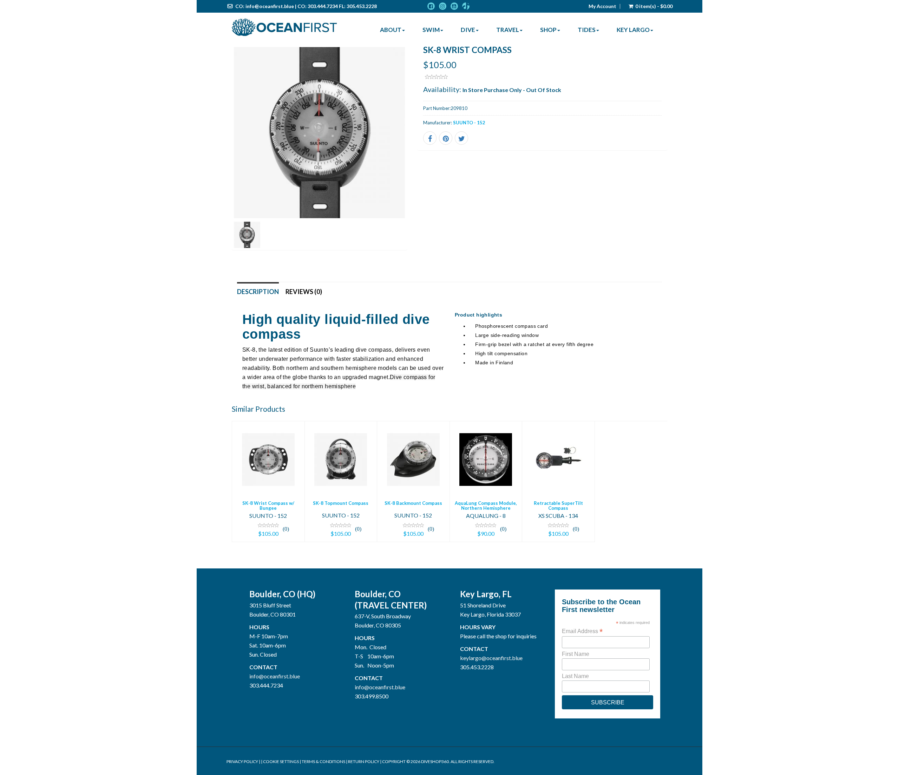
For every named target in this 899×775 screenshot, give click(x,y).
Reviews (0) (304, 291)
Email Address (582, 631)
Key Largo (633, 29)
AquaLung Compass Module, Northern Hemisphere (486, 505)
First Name (575, 654)
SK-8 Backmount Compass (413, 503)
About (390, 29)
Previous (216, 156)
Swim (431, 29)
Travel (507, 29)
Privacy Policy (242, 761)
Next (423, 156)
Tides (587, 29)
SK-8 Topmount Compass (340, 503)
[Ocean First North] (284, 27)
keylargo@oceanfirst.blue (491, 657)
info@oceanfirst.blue (269, 6)
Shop (548, 29)
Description (258, 291)
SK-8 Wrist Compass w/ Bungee (268, 505)
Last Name (575, 676)
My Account (602, 6)
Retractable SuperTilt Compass (558, 505)
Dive (468, 29)
